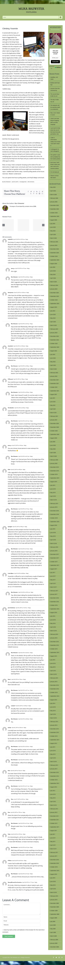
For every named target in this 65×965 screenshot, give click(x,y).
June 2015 (53, 663)
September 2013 (54, 739)
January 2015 (53, 681)
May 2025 (52, 231)
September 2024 (54, 260)
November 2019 (54, 470)
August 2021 (53, 394)
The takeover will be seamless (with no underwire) (55, 107)
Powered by (51, 67)
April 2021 (53, 409)
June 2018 (53, 532)
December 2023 (54, 292)
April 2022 (53, 365)
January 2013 (53, 769)
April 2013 (53, 758)
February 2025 (54, 241)
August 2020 (53, 438)
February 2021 (54, 416)
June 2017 (53, 576)
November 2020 (54, 427)
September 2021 (54, 391)
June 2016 (53, 620)
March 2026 (53, 194)
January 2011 (53, 856)
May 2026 (52, 187)
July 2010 (52, 878)
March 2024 (53, 281)
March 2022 (53, 369)
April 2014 (53, 714)
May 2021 (52, 405)
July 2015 (52, 660)
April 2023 (53, 321)
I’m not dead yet (54, 172)
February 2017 (54, 590)
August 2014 (53, 699)
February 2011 (54, 852)
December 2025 (54, 205)
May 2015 (52, 667)
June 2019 (53, 489)
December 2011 (54, 816)
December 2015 (54, 641)
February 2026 (54, 198)
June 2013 (53, 750)
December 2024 (54, 249)
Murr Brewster (7, 181)
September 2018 (54, 521)
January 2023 (53, 332)
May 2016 (52, 623)
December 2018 (54, 510)
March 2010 (53, 892)
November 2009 (54, 907)
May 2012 (52, 798)
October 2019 (54, 474)
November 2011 (54, 819)
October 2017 (54, 561)
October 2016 (54, 605)
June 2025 (53, 227)
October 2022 (54, 343)
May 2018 (52, 536)
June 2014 (53, 707)
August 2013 (53, 743)
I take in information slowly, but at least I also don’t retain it (55, 141)
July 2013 (52, 747)
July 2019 (52, 485)
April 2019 (53, 496)
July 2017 (52, 572)
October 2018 (54, 518)
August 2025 (53, 220)
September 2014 (54, 696)
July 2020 (52, 441)
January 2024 (53, 289)
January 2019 (53, 507)
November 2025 (54, 209)
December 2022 (54, 336)
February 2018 (54, 547)
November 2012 (54, 776)
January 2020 (53, 463)
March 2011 (53, 848)
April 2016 (53, 627)
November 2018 (54, 514)
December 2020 (54, 423)
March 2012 (53, 805)
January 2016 (53, 638)
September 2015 (54, 652)
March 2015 (53, 674)
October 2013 (54, 736)
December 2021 (54, 380)
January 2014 (53, 725)
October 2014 (54, 692)
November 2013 (54, 732)
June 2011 (53, 838)
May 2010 (52, 885)
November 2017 (54, 558)
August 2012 (53, 787)
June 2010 (53, 881)
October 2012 (54, 779)
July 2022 (52, 354)
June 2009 (53, 925)
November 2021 (54, 383)
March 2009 (53, 936)
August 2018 (53, 525)
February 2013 (54, 765)
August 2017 (53, 569)
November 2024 (54, 252)
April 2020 (53, 452)
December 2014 (54, 685)
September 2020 (54, 434)
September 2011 (54, 827)
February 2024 (54, 285)
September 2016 (54, 609)
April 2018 (53, 540)
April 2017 (53, 583)
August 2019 (53, 481)
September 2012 (54, 783)
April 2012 (53, 801)
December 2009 (54, 903)
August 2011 (53, 830)
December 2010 (54, 859)
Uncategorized (23, 181)
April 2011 (53, 845)
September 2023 (54, 303)
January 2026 (53, 201)
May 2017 (52, 579)
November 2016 (54, 601)
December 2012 (54, 772)
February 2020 (54, 460)
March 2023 (53, 325)
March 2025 (53, 238)
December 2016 (54, 598)
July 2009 (52, 921)
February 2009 (54, 939)
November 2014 (54, 689)
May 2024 (52, 274)
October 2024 (54, 256)
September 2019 (54, 478)
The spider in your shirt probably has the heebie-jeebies (55, 156)
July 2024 (52, 267)
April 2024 (53, 278)
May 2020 (52, 449)
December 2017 (54, 554)
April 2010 (53, 888)
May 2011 (52, 841)
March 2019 (53, 500)
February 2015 (54, 678)
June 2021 (53, 401)
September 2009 (54, 914)
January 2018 (53, 550)
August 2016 (53, 612)
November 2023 (54, 296)
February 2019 (54, 503)
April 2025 (53, 234)
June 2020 (53, 445)
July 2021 (52, 398)
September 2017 (54, 565)
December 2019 (54, 467)
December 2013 (54, 729)
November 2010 (54, 863)
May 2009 (52, 928)
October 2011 (54, 823)
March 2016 (53, 630)
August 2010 (53, 874)
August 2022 (53, 351)
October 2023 (54, 300)
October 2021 (54, 387)
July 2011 (52, 834)
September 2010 (54, 870)
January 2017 (53, 594)
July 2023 (52, 311)
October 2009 (54, 910)
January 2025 (53, 245)
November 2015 (54, 645)
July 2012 (52, 790)
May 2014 (52, 710)
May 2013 (52, 754)
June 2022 (53, 358)
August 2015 (53, 656)
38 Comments (31, 181)
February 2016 (54, 634)
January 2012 (53, 812)
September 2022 (54, 347)
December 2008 (54, 947)
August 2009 (53, 918)
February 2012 (54, 808)
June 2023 (53, 314)
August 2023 (53, 307)
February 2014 (54, 721)
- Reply (26, 239)
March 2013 (53, 761)
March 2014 (53, 718)
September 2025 (54, 216)
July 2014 (52, 703)
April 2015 (53, 670)
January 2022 (53, 376)
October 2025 (54, 212)
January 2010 (53, 899)
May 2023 (52, 318)
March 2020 (53, 456)
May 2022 (52, 361)
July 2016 (52, 616)
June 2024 (53, 271)
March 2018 (53, 543)
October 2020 (54, 431)
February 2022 (54, 372)
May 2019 (52, 492)
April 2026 (53, 191)
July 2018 (52, 529)
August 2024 (53, 263)
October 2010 (54, 867)
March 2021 (53, 412)
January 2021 (53, 420)
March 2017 (53, 587)
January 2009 (53, 943)
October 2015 (54, 649)
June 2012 (53, 794)
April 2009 (53, 932)
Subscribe (55, 61)
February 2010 (54, 896)
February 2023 (54, 329)
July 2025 (52, 223)
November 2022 (54, 340)
